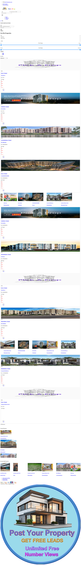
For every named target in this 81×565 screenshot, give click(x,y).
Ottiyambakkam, (6, 254)
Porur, (4, 402)
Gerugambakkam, (6, 140)
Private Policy (5, 479)
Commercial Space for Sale (5, 404)
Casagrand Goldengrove (5, 370)
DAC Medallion (3, 323)
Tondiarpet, (5, 106)
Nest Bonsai (3, 256)
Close (2, 30)
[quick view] (40, 70)
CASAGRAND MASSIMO (5, 175)
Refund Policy (5, 480)
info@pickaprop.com (8, 2)
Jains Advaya (3, 75)
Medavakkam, (5, 321)
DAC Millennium (3, 142)
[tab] (3, 53)
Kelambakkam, (5, 368)
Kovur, (4, 73)
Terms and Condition (6, 478)
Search (2, 51)
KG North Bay (3, 108)
